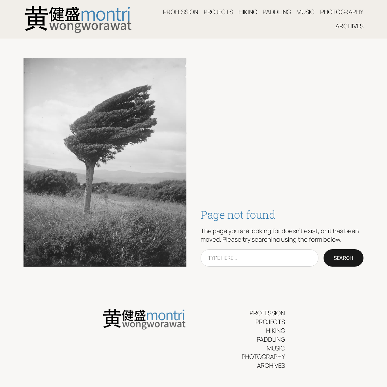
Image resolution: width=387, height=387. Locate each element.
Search (343, 257)
